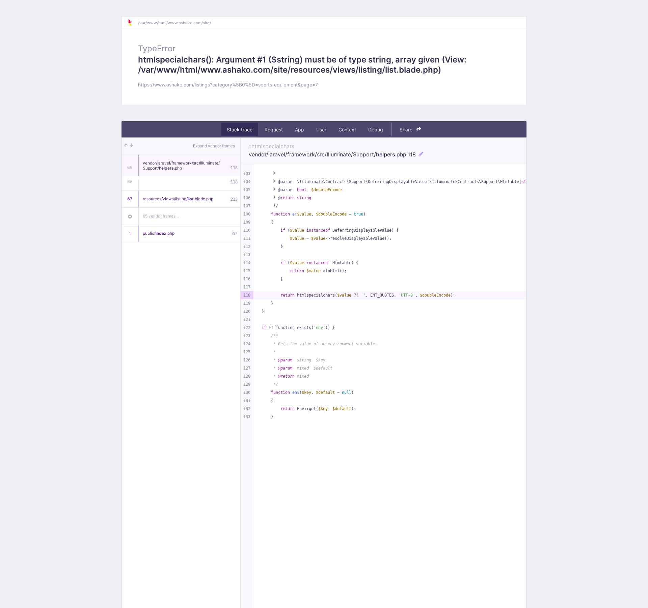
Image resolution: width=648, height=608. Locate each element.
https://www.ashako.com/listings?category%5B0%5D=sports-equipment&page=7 (228, 84)
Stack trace (239, 129)
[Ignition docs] (132, 22)
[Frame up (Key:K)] (126, 146)
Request (274, 129)
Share (407, 129)
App (299, 129)
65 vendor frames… (161, 216)
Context (347, 129)
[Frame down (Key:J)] (131, 146)
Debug (375, 129)
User (321, 129)
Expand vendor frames (214, 145)
